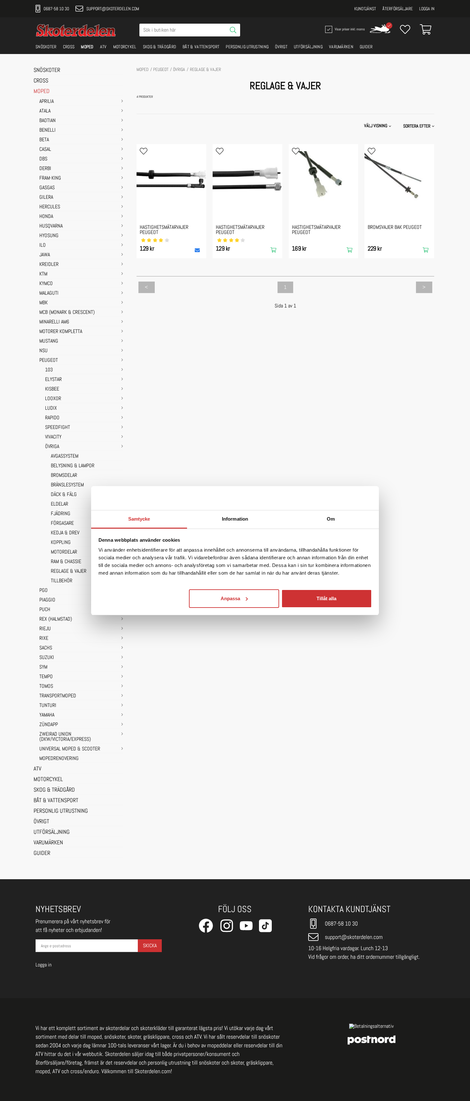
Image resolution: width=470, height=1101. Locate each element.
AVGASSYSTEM (64, 456)
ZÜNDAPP (48, 725)
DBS (43, 159)
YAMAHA (46, 715)
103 (49, 370)
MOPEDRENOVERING (59, 759)
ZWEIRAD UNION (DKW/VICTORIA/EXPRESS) (65, 737)
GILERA (46, 197)
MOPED (87, 47)
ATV (103, 47)
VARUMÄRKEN (341, 47)
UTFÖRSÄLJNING (308, 47)
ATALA (45, 111)
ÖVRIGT (281, 47)
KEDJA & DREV (65, 533)
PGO (43, 590)
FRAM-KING (50, 178)
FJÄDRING (60, 514)
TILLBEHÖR (61, 581)
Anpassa (230, 598)
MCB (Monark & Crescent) (67, 312)
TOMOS (46, 686)
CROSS (69, 47)
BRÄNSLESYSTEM (67, 485)
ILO (42, 245)
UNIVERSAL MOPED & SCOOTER (69, 749)
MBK (43, 303)
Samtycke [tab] (139, 519)
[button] (419, 126)
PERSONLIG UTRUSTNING (247, 47)
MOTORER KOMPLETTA (60, 332)
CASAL (45, 149)
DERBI (45, 169)
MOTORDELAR (64, 552)
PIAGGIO (47, 600)
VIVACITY (53, 437)
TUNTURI (47, 706)
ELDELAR (59, 504)
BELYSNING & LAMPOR (72, 466)
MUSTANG (48, 341)
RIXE (43, 638)
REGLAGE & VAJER (68, 571)
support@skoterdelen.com (112, 9)
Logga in (427, 9)
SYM (43, 667)
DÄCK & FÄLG (64, 495)
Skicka (150, 945)
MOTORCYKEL (125, 47)
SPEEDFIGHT (57, 427)
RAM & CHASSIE (66, 562)
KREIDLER (49, 264)
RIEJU (45, 629)
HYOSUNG (49, 236)
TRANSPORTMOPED (57, 696)
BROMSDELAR (64, 475)
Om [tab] (331, 519)
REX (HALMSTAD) (55, 619)
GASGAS (47, 188)
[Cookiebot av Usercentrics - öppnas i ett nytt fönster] (344, 498)
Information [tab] (235, 519)
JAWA (44, 255)
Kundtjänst (365, 9)
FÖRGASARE (62, 523)
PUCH (44, 610)
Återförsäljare (397, 9)
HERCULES (49, 207)
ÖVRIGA (52, 447)
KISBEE (52, 389)
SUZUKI (46, 658)
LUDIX (51, 408)
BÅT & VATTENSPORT (201, 47)
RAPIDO (52, 418)
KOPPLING (61, 543)
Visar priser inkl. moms (349, 29)
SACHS (45, 648)
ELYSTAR (53, 380)
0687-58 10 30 (56, 9)
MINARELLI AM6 (54, 322)
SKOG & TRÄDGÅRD (159, 47)
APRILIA (46, 102)
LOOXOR (53, 399)
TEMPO (46, 677)
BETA (44, 140)
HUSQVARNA (51, 226)
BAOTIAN (47, 121)
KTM (43, 274)
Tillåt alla (326, 598)
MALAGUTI (49, 293)
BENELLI (47, 130)
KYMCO (46, 284)
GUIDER (366, 47)
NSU (43, 351)
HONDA (46, 217)
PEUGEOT (48, 360)
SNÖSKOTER (46, 47)
